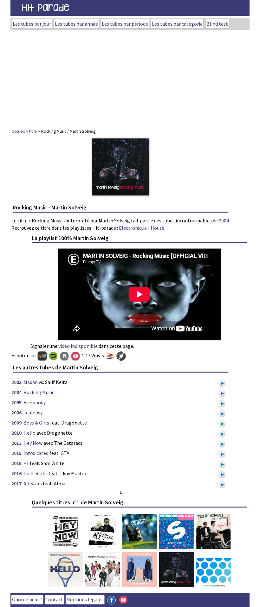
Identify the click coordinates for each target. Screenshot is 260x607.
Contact (54, 599)
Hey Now (32, 443)
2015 (16, 453)
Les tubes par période (125, 24)
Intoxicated (36, 453)
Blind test (217, 24)
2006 (16, 412)
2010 (16, 433)
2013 (16, 443)
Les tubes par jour (32, 24)
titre (33, 131)
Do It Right (35, 473)
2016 (16, 473)
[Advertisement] (130, 77)
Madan (30, 382)
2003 (16, 382)
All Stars (32, 483)
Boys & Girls (36, 422)
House (157, 228)
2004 (224, 220)
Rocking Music (38, 392)
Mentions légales (85, 599)
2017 (16, 483)
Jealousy (32, 412)
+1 (26, 463)
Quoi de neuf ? (27, 599)
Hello (29, 433)
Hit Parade (45, 8)
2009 (16, 422)
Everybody (34, 402)
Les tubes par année (76, 24)
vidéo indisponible (78, 346)
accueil (18, 131)
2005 (16, 402)
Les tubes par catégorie (177, 24)
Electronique (133, 228)
